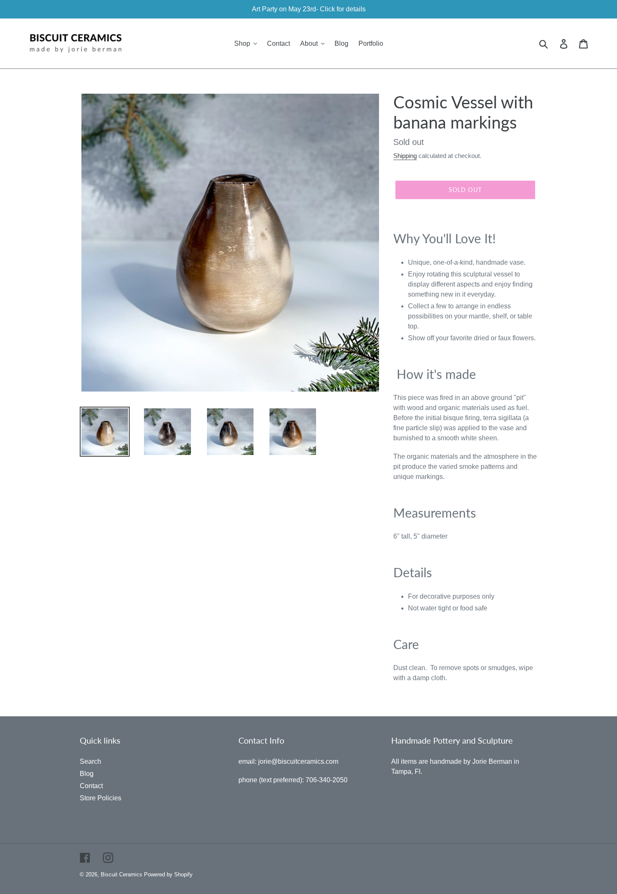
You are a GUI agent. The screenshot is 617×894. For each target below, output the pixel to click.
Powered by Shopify (168, 874)
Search (90, 761)
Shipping (405, 155)
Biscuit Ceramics (121, 874)
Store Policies (100, 798)
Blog (87, 773)
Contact (91, 785)
